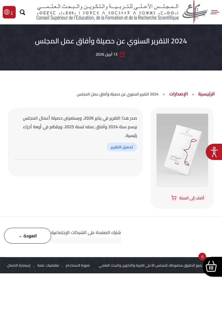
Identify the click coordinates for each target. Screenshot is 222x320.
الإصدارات (178, 93)
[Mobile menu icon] (215, 12)
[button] (214, 152)
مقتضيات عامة (48, 265)
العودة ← (27, 236)
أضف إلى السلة (191, 198)
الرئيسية (206, 93)
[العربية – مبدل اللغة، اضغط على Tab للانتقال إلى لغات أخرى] (12, 12)
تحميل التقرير (122, 147)
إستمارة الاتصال (19, 265)
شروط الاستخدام (78, 265)
